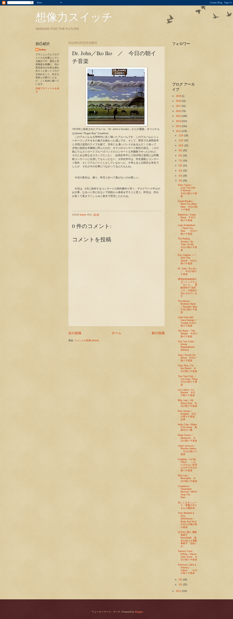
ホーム (116, 333)
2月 (181, 579)
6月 (181, 165)
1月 (181, 584)
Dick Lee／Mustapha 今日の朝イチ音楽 (187, 478)
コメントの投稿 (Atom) (86, 340)
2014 (179, 121)
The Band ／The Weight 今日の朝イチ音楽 (187, 333)
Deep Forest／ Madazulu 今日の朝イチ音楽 (187, 438)
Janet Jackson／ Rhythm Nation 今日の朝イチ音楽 (187, 450)
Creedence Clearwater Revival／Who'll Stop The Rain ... (187, 492)
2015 (179, 116)
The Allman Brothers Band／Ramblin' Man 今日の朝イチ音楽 (189, 307)
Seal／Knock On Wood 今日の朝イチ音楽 (187, 358)
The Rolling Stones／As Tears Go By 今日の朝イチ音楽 (187, 244)
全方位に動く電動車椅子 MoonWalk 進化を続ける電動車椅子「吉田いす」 (187, 539)
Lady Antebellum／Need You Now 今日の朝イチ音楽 (187, 229)
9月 (181, 150)
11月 (181, 140)
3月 (181, 180)
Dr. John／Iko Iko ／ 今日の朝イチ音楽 (188, 271)
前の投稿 (158, 333)
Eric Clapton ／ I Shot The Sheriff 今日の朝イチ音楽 (187, 259)
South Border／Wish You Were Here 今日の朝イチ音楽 (187, 205)
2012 (179, 131)
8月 (181, 155)
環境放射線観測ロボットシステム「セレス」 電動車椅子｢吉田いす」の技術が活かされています (187, 287)
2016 (179, 111)
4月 (181, 175)
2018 (179, 101)
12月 (181, 135)
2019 (179, 96)
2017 (179, 106)
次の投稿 (74, 333)
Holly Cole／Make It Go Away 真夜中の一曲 (187, 427)
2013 (179, 126)
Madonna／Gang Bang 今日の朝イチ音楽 (187, 217)
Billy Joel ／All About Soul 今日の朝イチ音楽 (187, 403)
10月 (181, 145)
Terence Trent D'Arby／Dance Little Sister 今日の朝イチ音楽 (187, 555)
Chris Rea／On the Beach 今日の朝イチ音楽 (187, 368)
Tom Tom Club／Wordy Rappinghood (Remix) (187, 345)
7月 (181, 160)
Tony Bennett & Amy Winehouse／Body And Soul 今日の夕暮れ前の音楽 (188, 520)
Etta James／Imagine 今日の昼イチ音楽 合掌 (189, 415)
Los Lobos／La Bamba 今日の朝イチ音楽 (186, 392)
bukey (42, 49)
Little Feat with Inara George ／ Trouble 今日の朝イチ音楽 (187, 321)
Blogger (139, 611)
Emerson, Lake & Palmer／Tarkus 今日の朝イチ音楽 (187, 568)
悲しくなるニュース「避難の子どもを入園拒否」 (187, 505)
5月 (181, 170)
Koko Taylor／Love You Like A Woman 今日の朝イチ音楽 (187, 191)
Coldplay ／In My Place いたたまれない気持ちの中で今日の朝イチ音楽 (187, 465)
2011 (179, 591)
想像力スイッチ (74, 16)
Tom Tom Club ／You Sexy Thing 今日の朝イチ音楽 (189, 380)
